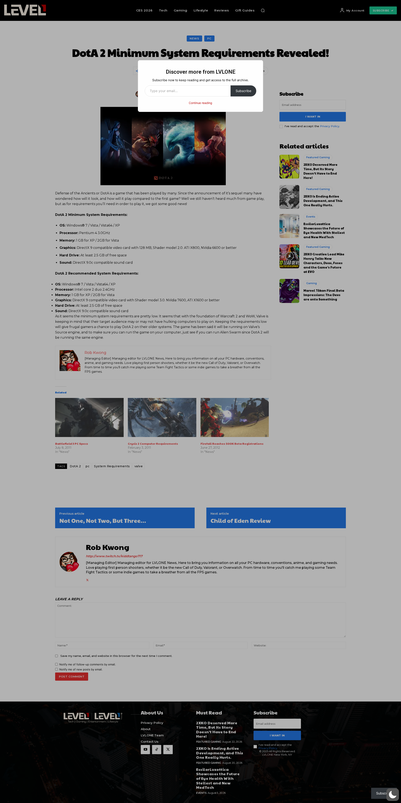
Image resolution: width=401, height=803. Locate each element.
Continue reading (200, 103)
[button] (392, 794)
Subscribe (243, 91)
